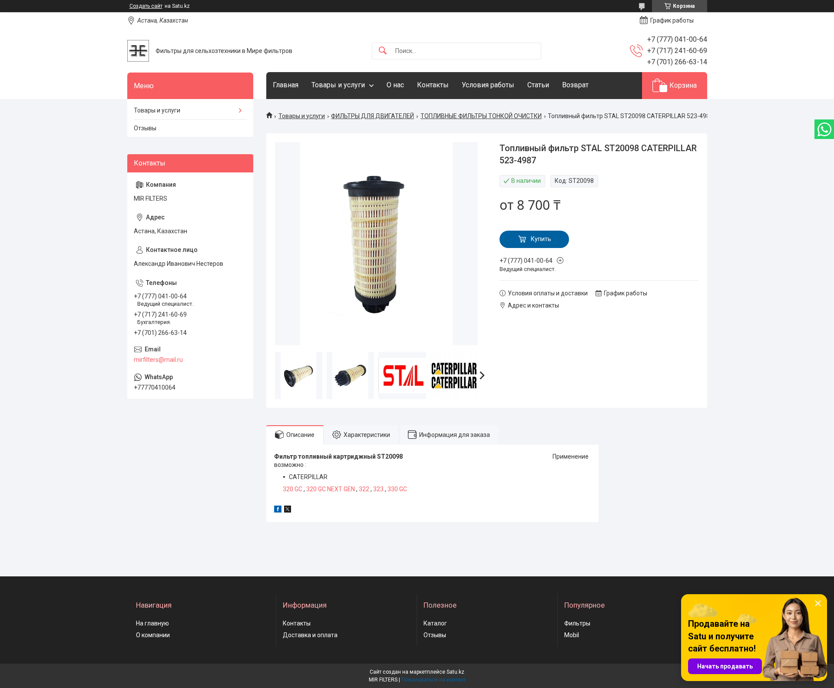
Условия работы (488, 85)
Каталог (435, 623)
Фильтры (577, 623)
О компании (153, 635)
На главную (152, 623)
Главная (285, 85)
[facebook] (277, 510)
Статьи (538, 85)
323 (378, 489)
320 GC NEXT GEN (330, 489)
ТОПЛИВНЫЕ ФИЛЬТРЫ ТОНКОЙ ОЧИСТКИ (481, 115)
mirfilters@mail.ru (158, 359)
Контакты (433, 85)
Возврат (575, 85)
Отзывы (145, 128)
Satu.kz (455, 672)
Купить (541, 238)
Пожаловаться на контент (433, 680)
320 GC (292, 489)
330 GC (397, 489)
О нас (395, 85)
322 (364, 489)
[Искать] (383, 51)
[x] (287, 510)
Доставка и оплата (310, 635)
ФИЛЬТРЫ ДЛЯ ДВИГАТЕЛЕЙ (372, 115)
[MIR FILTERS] (138, 51)
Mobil (571, 635)
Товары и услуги (338, 85)
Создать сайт (145, 6)
